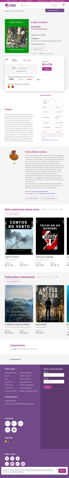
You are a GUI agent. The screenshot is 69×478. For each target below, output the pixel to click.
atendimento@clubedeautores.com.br (50, 140)
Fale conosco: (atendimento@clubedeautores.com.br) (19, 404)
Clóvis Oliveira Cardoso (40, 29)
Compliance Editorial (25, 376)
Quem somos (8, 382)
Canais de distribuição (25, 388)
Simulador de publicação (29, 391)
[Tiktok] (7, 464)
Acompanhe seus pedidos (56, 1)
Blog (6, 379)
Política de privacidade (26, 373)
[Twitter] (7, 458)
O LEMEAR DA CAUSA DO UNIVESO (17, 325)
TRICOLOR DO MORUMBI (44, 257)
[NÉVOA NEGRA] (50, 303)
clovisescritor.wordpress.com (47, 193)
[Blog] (23, 464)
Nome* (46, 372)
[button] (43, 209)
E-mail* (46, 378)
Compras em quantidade (26, 385)
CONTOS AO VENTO (12, 257)
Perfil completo (33, 198)
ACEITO (62, 471)
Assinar (48, 387)
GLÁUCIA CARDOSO (41, 327)
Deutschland (28, 1)
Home (6, 11)
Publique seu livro (42, 1)
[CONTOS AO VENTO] (19, 236)
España (21, 1)
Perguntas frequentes (11, 401)
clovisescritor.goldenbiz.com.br (40, 191)
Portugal (14, 1)
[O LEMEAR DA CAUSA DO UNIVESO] (19, 303)
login (15, 349)
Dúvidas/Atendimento (11, 373)
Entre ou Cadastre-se (56, 5)
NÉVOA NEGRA (41, 325)
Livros (11, 11)
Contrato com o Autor (11, 391)
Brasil (8, 1)
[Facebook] (12, 458)
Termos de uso (9, 388)
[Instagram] (18, 458)
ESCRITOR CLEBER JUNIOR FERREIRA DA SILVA (18, 327)
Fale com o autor (50, 198)
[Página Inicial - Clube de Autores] (10, 5)
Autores (7, 376)
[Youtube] (18, 464)
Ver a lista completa (13, 214)
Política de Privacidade (18, 472)
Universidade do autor (26, 382)
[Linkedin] (12, 464)
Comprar (46, 69)
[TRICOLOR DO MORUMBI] (50, 236)
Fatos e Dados (9, 385)
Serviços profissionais (25, 379)
